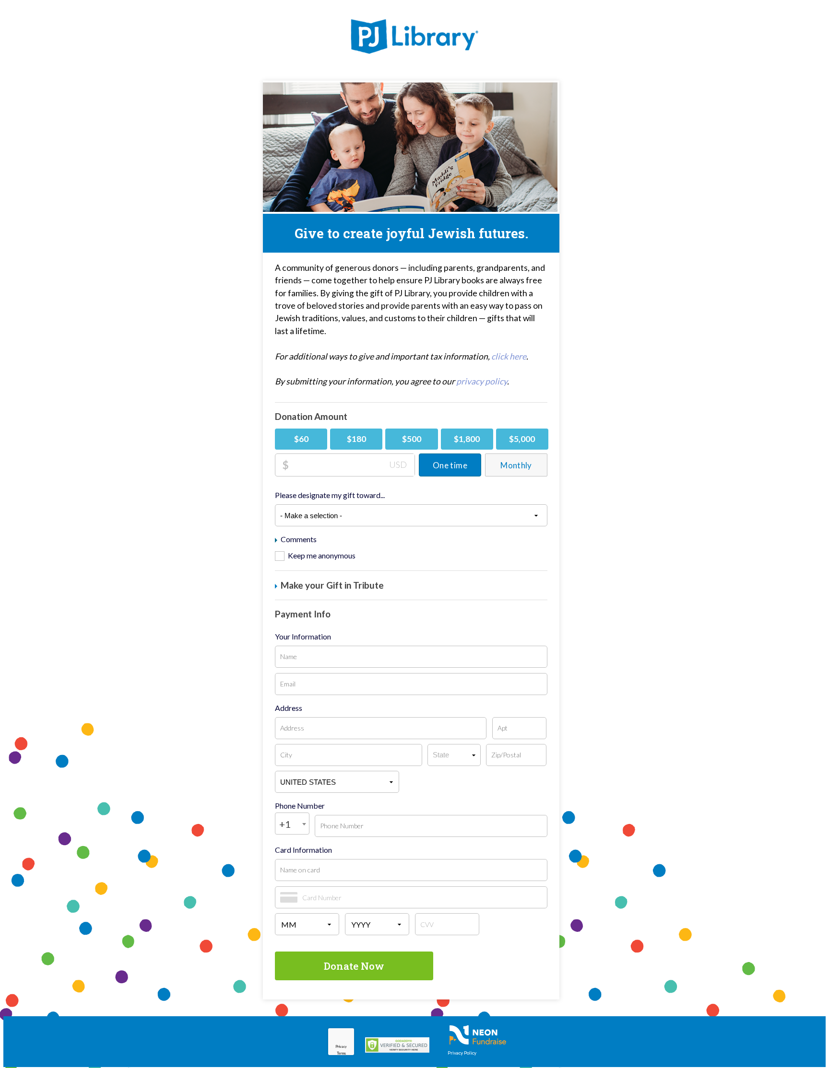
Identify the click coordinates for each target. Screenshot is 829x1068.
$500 (411, 439)
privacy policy (481, 381)
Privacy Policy (462, 1053)
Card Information (303, 850)
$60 (301, 439)
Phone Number (300, 805)
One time (450, 465)
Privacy (341, 1046)
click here (508, 356)
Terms (341, 1053)
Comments (298, 539)
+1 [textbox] (285, 824)
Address (288, 708)
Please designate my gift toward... (330, 495)
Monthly (516, 465)
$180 (356, 439)
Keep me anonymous (321, 555)
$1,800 (467, 439)
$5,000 (522, 439)
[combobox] (292, 824)
